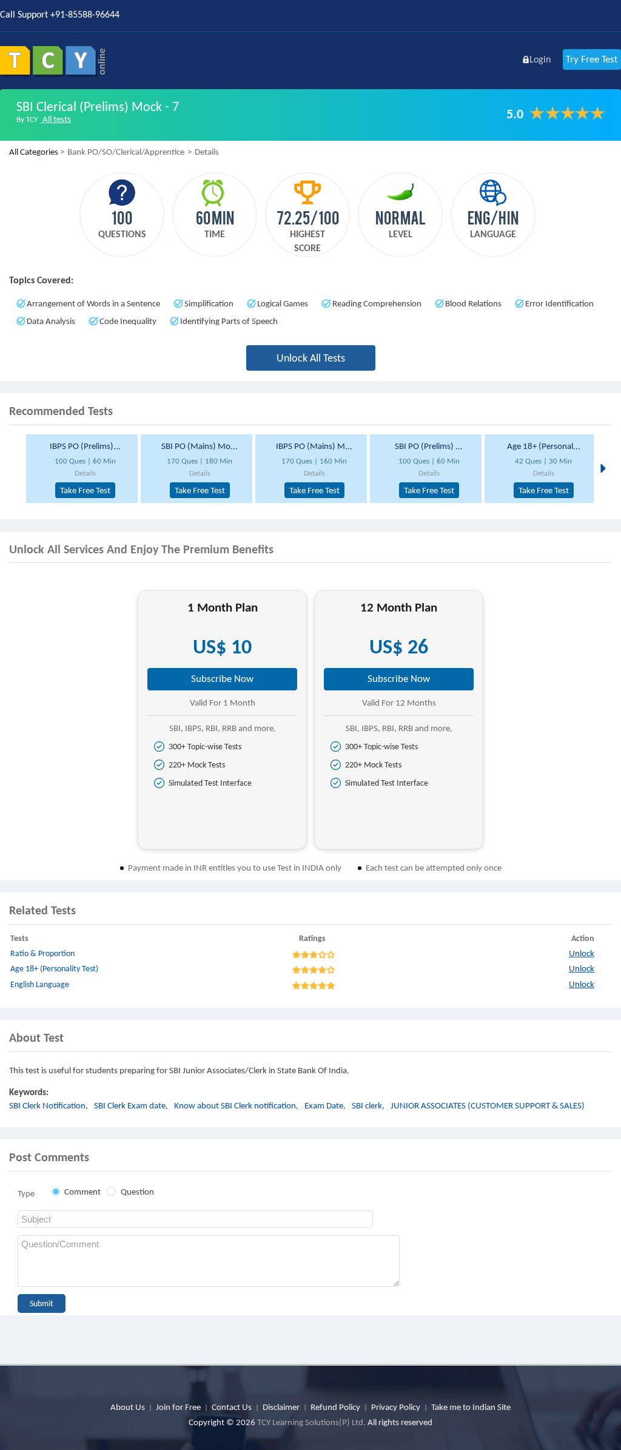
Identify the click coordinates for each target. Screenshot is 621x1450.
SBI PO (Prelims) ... (429, 445)
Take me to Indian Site (471, 1406)
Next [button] (602, 467)
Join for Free (178, 1406)
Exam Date (323, 1105)
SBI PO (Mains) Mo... (199, 445)
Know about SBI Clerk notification (235, 1105)
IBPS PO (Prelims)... (85, 445)
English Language (39, 984)
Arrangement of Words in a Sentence (93, 303)
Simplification (208, 303)
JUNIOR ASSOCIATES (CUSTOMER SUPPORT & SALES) (488, 1105)
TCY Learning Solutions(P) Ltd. (311, 1422)
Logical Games (282, 303)
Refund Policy (335, 1406)
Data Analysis (51, 320)
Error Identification (559, 303)
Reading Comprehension (376, 303)
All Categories (33, 151)
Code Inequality (127, 320)
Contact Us (232, 1406)
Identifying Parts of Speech (229, 320)
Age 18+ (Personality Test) (54, 968)
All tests (56, 118)
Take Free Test (85, 490)
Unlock (581, 953)
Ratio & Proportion (42, 953)
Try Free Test (592, 59)
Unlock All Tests (311, 358)
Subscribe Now (222, 678)
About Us (127, 1406)
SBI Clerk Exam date (130, 1105)
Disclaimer (281, 1406)
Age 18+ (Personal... (543, 445)
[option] (78, 468)
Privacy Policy (395, 1406)
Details (85, 472)
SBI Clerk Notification (47, 1105)
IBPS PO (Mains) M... (314, 445)
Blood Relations (473, 303)
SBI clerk (367, 1105)
